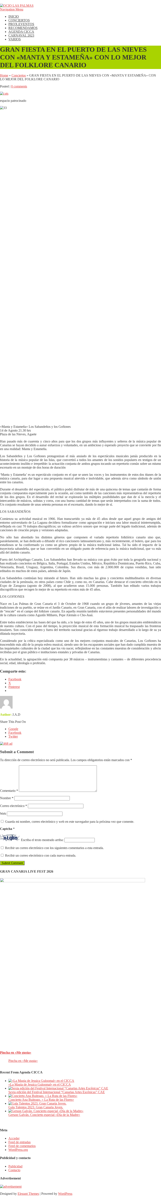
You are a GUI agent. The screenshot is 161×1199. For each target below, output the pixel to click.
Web (3, 813)
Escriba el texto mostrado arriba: (42, 840)
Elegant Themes (28, 1193)
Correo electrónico (13, 806)
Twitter (13, 736)
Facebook (14, 732)
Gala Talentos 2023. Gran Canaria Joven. (35, 1107)
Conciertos (19, 75)
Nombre (6, 798)
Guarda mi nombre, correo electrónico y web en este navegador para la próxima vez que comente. (69, 821)
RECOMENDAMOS (23, 28)
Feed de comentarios (22, 1146)
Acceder (13, 1138)
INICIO (13, 16)
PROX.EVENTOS (21, 24)
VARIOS (14, 39)
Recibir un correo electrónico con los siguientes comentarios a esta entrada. (54, 848)
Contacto (14, 1170)
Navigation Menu (11, 9)
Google (13, 729)
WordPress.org (18, 1149)
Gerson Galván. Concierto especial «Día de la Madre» (44, 1115)
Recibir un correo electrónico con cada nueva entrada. (40, 855)
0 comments (19, 86)
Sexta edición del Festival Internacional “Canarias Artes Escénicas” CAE (56, 1092)
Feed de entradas (19, 1142)
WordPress (65, 1193)
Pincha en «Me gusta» (15, 1052)
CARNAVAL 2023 (21, 35)
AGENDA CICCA (21, 31)
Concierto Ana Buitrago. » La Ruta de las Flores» (41, 1099)
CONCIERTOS (19, 20)
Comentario (9, 790)
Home (4, 75)
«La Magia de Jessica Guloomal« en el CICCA (39, 1084)
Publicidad (15, 1166)
